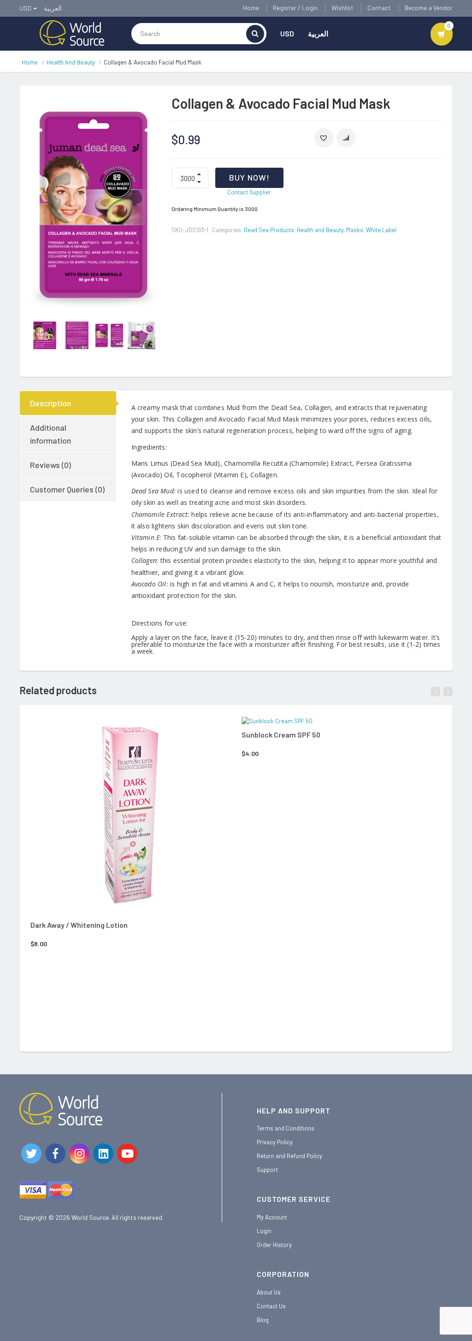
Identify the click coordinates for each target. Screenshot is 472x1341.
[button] (324, 137)
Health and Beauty (71, 62)
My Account (272, 1217)
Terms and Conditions (285, 1128)
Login (264, 1231)
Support (267, 1169)
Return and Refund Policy (289, 1155)
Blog (263, 1319)
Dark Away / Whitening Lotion (79, 924)
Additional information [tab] (50, 433)
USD (287, 33)
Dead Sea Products (269, 230)
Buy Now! (249, 177)
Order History (274, 1244)
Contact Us (271, 1306)
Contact (379, 8)
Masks (354, 230)
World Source (90, 1217)
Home (251, 8)
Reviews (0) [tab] (50, 465)
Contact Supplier (249, 192)
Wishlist (342, 8)
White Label (381, 230)
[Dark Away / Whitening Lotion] (130, 816)
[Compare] (157, 730)
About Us (269, 1292)
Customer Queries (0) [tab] (67, 489)
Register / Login (295, 8)
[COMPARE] (346, 137)
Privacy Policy (275, 1142)
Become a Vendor (429, 8)
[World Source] (72, 32)
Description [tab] (50, 403)
